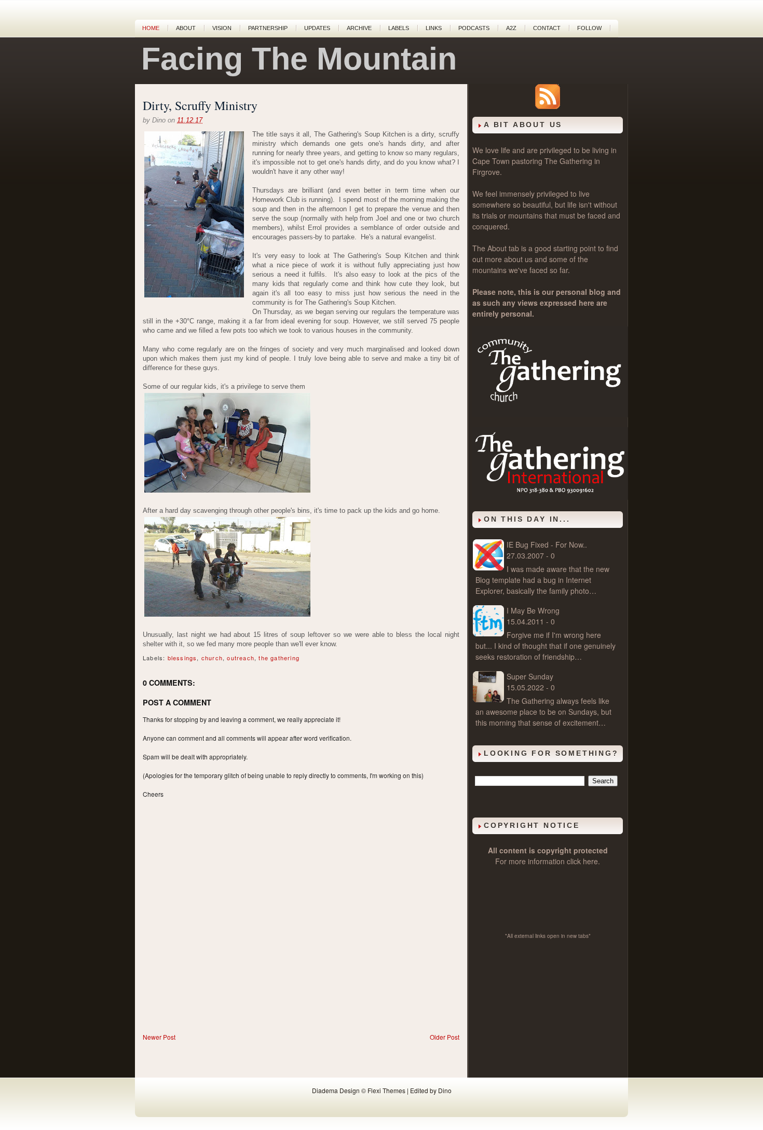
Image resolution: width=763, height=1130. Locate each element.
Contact (547, 28)
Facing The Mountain (299, 58)
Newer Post (159, 1036)
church (212, 658)
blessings (182, 658)
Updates (317, 28)
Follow (589, 28)
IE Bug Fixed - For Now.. (547, 544)
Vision (221, 28)
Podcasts (473, 28)
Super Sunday (530, 676)
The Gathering (568, 161)
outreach (240, 658)
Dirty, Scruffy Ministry (200, 105)
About (186, 28)
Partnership (268, 28)
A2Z (511, 28)
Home (150, 28)
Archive (359, 28)
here (590, 861)
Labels (398, 28)
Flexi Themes (386, 1090)
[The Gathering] (550, 414)
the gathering (278, 658)
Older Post (444, 1036)
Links (434, 28)
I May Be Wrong (533, 610)
